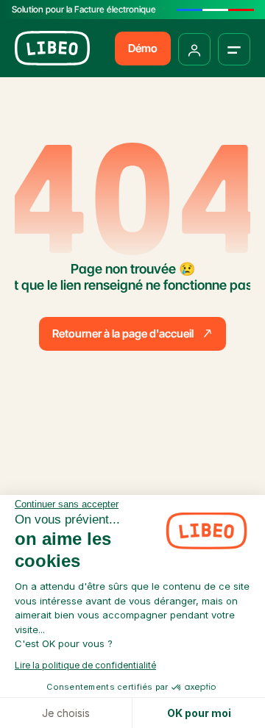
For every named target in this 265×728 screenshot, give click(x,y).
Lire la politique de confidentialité (85, 665)
